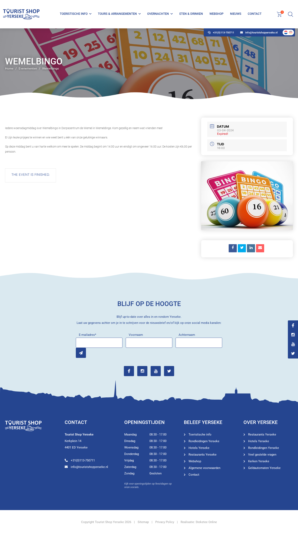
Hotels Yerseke (199, 448)
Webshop (216, 14)
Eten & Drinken (191, 14)
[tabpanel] (149, 63)
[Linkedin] (251, 248)
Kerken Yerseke (258, 461)
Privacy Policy (164, 522)
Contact (255, 14)
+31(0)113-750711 (223, 32)
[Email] (260, 248)
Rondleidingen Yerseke (204, 441)
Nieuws (235, 14)
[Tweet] (242, 248)
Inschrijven (81, 353)
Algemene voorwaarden (204, 468)
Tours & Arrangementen (117, 14)
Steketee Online (206, 522)
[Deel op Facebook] (233, 248)
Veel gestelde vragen (262, 454)
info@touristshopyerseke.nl (261, 32)
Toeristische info (74, 14)
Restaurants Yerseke (203, 454)
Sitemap (143, 522)
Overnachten (158, 14)
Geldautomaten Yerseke (264, 468)
